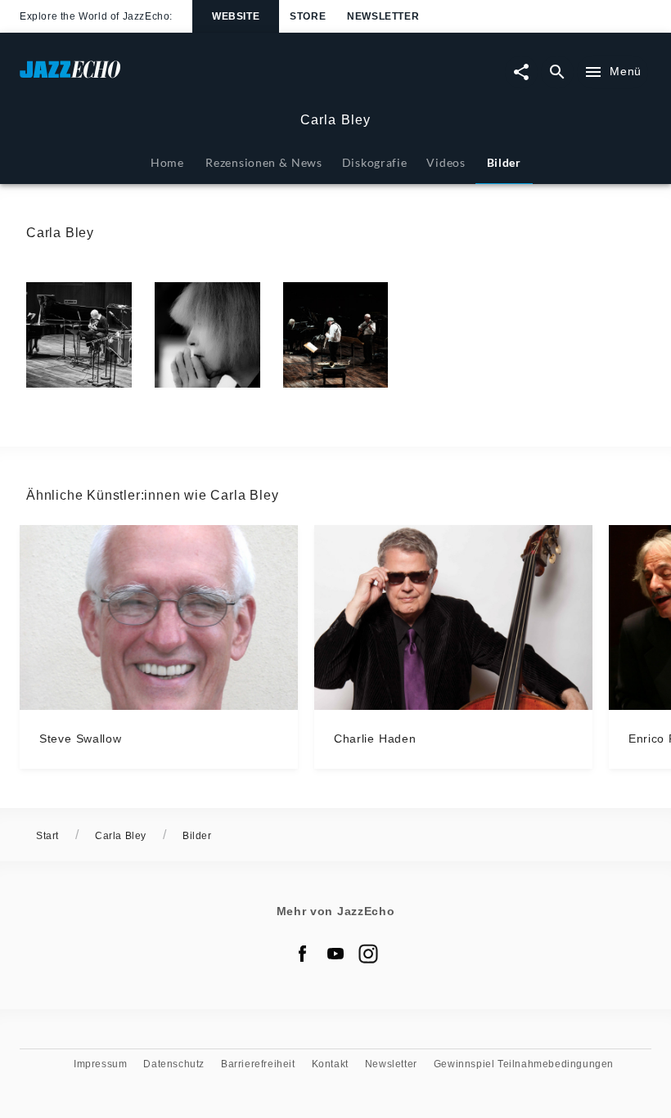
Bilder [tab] (504, 162)
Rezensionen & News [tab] (263, 162)
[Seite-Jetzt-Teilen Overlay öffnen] (521, 72)
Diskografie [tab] (375, 162)
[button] (79, 335)
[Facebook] (302, 953)
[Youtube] (335, 953)
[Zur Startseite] (178, 77)
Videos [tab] (445, 162)
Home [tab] (167, 162)
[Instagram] (368, 953)
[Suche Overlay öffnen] (557, 72)
